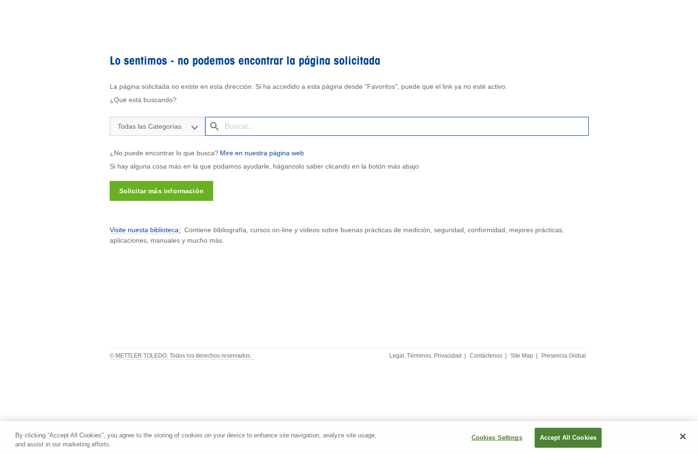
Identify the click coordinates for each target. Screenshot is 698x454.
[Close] (682, 436)
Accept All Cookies (568, 437)
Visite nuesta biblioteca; (145, 230)
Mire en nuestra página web (262, 153)
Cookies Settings (497, 437)
